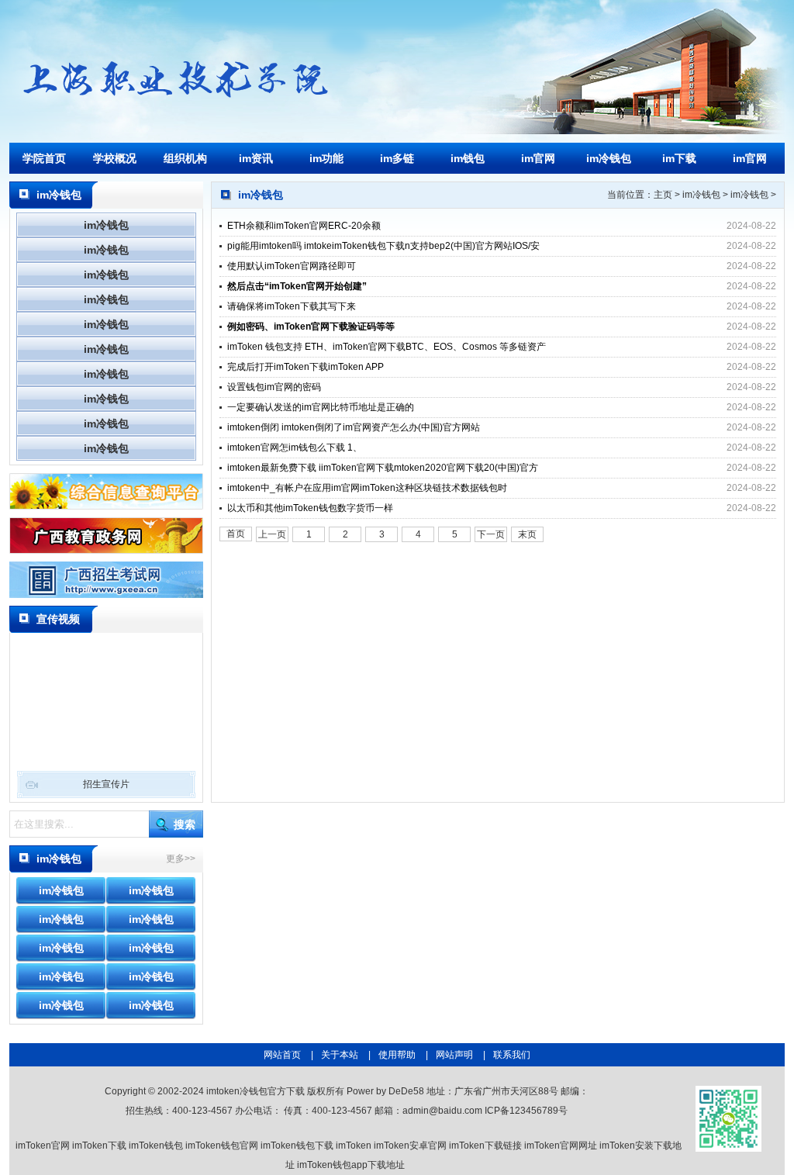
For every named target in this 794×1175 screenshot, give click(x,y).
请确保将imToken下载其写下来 (291, 306)
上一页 (272, 534)
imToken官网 (43, 1145)
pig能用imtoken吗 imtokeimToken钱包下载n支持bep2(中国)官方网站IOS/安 (383, 245)
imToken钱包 (156, 1145)
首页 (235, 533)
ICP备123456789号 (526, 1110)
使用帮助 (397, 1054)
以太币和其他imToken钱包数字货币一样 (310, 508)
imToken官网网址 (560, 1145)
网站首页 (282, 1054)
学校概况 (114, 158)
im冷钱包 (608, 158)
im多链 (397, 158)
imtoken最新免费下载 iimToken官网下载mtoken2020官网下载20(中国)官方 (382, 467)
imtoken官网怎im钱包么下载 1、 (294, 447)
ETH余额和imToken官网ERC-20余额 (304, 225)
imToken (353, 1145)
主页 (663, 194)
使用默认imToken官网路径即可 (291, 266)
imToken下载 (99, 1145)
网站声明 (454, 1054)
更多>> (180, 858)
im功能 (326, 158)
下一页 (491, 534)
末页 (527, 534)
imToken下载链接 (485, 1145)
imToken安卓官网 (410, 1145)
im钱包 (468, 158)
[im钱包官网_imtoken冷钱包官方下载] (172, 103)
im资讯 (256, 158)
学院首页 (44, 158)
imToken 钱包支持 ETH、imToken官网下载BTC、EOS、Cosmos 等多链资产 (386, 346)
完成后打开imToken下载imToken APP (305, 366)
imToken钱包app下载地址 (351, 1164)
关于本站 (339, 1054)
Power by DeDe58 (385, 1091)
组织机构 (185, 158)
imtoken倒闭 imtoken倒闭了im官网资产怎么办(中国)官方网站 (353, 427)
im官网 (538, 158)
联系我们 (511, 1054)
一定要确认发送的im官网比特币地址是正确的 (320, 407)
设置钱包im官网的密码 (274, 387)
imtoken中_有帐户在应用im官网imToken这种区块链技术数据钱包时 (367, 487)
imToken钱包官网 (221, 1145)
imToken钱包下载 (297, 1145)
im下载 (679, 158)
